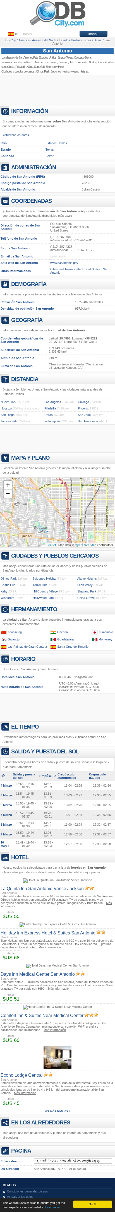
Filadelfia (50, 408)
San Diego (8, 414)
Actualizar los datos (16, 135)
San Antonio (57, 51)
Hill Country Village (45, 591)
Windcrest (7, 597)
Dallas (48, 414)
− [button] (8, 493)
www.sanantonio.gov (64, 262)
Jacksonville (9, 421)
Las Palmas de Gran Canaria (27, 646)
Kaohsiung (15, 632)
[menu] (13, 34)
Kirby (4, 591)
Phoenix (83, 408)
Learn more (52, 1207)
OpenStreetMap (85, 545)
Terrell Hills (40, 585)
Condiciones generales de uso (27, 1191)
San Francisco (88, 421)
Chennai (62, 632)
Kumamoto (106, 632)
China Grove (86, 597)
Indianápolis (52, 421)
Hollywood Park (43, 597)
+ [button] (8, 484)
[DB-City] (57, 26)
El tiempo (51, 66)
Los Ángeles (52, 402)
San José (84, 414)
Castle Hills (8, 585)
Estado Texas (65, 57)
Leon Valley (85, 585)
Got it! (93, 1204)
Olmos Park (42, 71)
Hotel (61, 66)
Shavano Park (87, 591)
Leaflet (51, 545)
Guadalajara (65, 639)
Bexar (49, 156)
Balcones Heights (60, 71)
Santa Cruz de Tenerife (72, 646)
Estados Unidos (56, 143)
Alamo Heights (87, 578)
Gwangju (14, 639)
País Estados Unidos (44, 57)
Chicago (83, 402)
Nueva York (8, 402)
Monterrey (105, 639)
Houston (6, 408)
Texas (49, 149)
